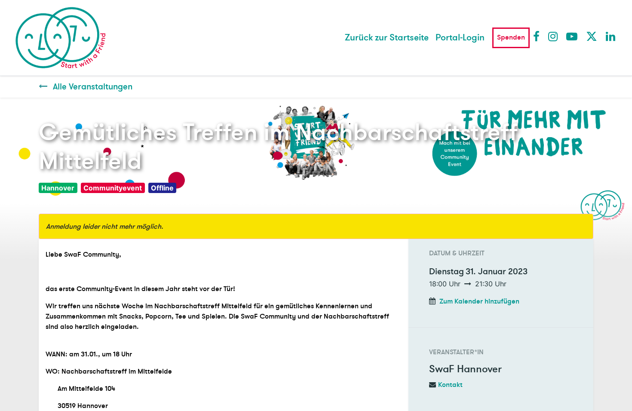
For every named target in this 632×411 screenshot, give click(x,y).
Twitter (591, 36)
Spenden (511, 37)
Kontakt (450, 385)
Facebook (538, 36)
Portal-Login (460, 37)
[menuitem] (386, 38)
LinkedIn (611, 36)
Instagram (553, 36)
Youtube (571, 36)
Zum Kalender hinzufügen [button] (479, 301)
